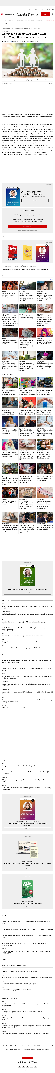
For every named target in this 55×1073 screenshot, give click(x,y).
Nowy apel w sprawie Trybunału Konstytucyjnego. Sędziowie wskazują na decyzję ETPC (9, 392)
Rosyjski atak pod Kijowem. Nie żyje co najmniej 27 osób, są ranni (23, 636)
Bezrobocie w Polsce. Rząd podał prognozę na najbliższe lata (22, 648)
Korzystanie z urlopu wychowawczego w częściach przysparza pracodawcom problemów (26, 392)
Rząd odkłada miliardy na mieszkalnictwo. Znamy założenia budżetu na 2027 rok (27, 615)
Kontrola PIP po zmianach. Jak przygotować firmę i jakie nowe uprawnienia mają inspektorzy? (27, 629)
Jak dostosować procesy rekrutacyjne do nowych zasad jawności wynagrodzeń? (27, 824)
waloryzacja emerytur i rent (43, 269)
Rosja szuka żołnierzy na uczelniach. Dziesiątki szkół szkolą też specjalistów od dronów (27, 773)
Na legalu (4, 948)
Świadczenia (4, 658)
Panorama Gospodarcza (27, 1052)
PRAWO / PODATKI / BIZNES (27, 861)
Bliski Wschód (5, 777)
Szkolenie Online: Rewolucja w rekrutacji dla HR (27, 821)
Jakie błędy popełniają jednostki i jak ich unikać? (32, 192)
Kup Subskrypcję (45, 14)
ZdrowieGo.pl (33, 1049)
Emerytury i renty (9, 28)
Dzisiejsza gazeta (9, 14)
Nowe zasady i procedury (27, 901)
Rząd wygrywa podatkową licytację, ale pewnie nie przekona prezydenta (25, 1034)
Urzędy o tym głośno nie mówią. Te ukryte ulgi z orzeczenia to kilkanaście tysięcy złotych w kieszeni (44, 412)
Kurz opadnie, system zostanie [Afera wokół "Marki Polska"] (22, 1012)
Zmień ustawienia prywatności (43, 1045)
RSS (52, 1045)
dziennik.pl (36, 9)
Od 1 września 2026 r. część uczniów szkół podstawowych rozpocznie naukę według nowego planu (27, 677)
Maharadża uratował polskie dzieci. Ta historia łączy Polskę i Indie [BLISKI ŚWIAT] (26, 936)
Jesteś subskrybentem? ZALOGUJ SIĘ (27, 230)
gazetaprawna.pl (26, 1049)
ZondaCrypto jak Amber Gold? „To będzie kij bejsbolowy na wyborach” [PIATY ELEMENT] (27, 685)
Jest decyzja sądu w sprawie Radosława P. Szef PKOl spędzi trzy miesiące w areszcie (26, 669)
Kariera (23, 1045)
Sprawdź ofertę (27, 226)
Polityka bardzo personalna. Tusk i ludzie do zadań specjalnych (23, 708)
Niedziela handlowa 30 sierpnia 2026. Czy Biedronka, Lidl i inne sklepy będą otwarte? (27, 607)
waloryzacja (17, 269)
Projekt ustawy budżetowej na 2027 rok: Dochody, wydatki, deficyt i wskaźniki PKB (27, 693)
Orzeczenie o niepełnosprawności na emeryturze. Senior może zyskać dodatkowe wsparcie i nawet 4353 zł (10, 412)
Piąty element (5, 681)
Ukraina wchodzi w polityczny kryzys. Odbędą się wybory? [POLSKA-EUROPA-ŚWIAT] (24, 944)
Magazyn (4, 705)
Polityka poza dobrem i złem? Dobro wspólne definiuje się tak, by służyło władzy (26, 1019)
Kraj (3, 603)
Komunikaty (18, 1045)
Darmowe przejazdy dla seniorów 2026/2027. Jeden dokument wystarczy (45, 392)
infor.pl (48, 9)
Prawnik (3, 665)
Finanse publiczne (5, 689)
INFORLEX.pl (20, 1049)
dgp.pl (30, 9)
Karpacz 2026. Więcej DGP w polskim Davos (16, 990)
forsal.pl (42, 9)
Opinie (3, 963)
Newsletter (39, 1049)
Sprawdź (35, 200)
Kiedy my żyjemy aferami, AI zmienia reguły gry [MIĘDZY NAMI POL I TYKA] (27, 929)
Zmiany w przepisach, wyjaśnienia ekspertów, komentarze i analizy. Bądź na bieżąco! (27, 864)
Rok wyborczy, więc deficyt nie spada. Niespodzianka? (19, 971)
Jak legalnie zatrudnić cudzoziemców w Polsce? (27, 903)
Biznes (3, 639)
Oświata (3, 673)
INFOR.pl (15, 1049)
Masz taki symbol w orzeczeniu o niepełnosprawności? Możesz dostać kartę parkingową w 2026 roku (27, 701)
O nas (7, 1045)
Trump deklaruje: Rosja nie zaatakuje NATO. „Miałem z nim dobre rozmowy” (27, 766)
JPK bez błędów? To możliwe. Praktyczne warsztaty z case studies (27, 590)
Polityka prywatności (31, 1045)
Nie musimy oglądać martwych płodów (15, 965)
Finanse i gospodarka (6, 611)
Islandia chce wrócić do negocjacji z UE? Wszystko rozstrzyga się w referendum (24, 623)
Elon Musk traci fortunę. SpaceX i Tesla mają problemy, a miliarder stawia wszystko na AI (26, 1005)
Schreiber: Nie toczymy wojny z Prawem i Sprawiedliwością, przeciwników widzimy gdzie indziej (26, 1027)
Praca (4, 28)
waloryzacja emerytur (7, 269)
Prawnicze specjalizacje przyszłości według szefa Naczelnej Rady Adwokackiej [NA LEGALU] (27, 952)
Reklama (12, 1045)
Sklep (53, 9)
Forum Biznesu (47, 1049)
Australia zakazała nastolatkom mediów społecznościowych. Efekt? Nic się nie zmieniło (26, 789)
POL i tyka (4, 926)
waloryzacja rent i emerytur (28, 269)
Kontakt (3, 1045)
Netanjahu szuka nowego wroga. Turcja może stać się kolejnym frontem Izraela (25, 781)
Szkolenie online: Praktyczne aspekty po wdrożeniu (33, 196)
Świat (3, 619)
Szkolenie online (28, 587)
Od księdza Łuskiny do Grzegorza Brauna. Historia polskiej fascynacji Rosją (27, 978)
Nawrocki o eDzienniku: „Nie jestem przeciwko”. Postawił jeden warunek (27, 412)
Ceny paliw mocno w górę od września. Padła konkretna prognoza (23, 642)
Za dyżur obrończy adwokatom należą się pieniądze (19, 984)
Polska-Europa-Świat (6, 940)
